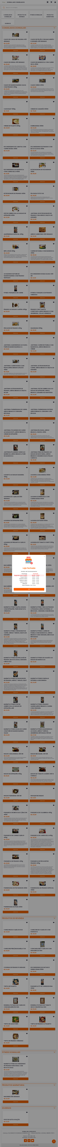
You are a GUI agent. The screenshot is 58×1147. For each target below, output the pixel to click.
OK (29, 589)
